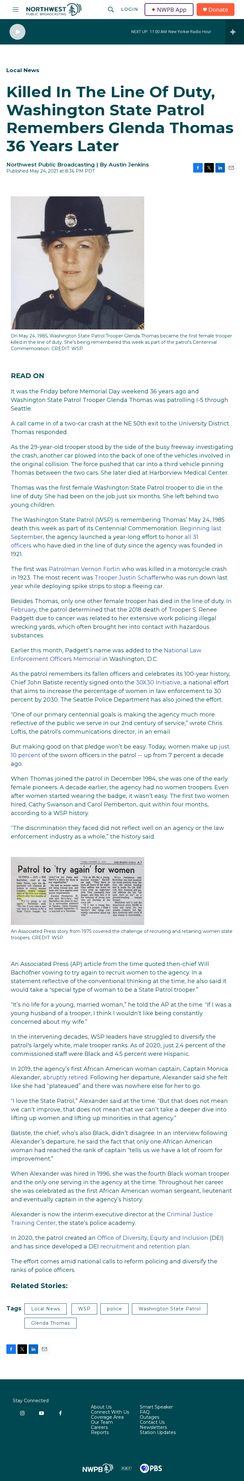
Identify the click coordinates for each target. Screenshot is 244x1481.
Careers (99, 1427)
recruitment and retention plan (145, 1246)
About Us (101, 1407)
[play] (17, 32)
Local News (22, 70)
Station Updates (158, 1432)
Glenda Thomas (50, 1323)
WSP (84, 1309)
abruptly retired (65, 1077)
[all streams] (234, 31)
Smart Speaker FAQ (156, 1410)
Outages (149, 1417)
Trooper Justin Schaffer (128, 577)
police (114, 1309)
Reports (100, 1432)
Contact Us (152, 1422)
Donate (218, 9)
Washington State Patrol (170, 1309)
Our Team (102, 1422)
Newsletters (153, 1427)
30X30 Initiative (158, 682)
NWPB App (171, 9)
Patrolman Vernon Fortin (84, 569)
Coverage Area (107, 1417)
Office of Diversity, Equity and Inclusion (152, 1237)
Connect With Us (110, 1412)
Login (129, 9)
